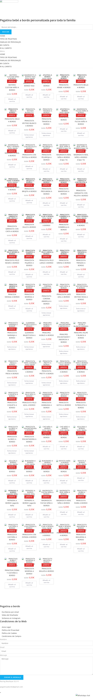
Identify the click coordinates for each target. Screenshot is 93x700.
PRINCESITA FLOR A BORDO (46, 224)
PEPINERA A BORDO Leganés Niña (12, 503)
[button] (46, 51)
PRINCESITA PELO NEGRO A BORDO (12, 261)
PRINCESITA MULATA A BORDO (46, 569)
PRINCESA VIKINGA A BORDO (12, 295)
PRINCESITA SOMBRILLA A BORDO (63, 227)
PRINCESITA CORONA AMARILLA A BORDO (46, 300)
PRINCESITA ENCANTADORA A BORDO (29, 439)
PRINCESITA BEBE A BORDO (64, 534)
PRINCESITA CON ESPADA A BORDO (29, 535)
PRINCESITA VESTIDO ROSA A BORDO (81, 297)
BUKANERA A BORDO (29, 470)
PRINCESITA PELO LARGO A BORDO (46, 261)
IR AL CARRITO (6, 48)
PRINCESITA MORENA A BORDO (29, 297)
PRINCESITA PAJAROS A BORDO (29, 263)
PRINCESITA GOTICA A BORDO (64, 403)
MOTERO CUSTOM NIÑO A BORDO (12, 87)
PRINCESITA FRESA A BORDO (12, 372)
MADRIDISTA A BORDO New (29, 84)
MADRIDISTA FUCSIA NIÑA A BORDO (46, 503)
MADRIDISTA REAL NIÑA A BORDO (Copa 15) (63, 157)
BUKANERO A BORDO (46, 470)
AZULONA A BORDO (81, 436)
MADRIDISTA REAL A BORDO (12, 154)
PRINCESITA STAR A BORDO (46, 534)
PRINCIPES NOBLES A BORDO (46, 334)
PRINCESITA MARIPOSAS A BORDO (63, 191)
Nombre (3, 639)
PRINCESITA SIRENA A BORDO (64, 261)
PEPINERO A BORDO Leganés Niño (29, 503)
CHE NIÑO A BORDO (64, 436)
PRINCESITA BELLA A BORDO (81, 86)
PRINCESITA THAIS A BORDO (12, 188)
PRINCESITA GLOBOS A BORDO (12, 439)
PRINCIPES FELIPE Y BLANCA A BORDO (81, 335)
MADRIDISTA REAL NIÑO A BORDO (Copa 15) (81, 157)
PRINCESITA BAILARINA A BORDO (81, 537)
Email (2, 647)
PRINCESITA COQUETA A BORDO (12, 405)
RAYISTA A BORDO (81, 469)
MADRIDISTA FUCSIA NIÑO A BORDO (81, 121)
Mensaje (3, 655)
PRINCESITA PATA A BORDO (81, 370)
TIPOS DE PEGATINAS (8, 39)
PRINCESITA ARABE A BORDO (63, 86)
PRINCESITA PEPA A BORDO (29, 370)
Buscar (5, 32)
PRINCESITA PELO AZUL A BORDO (29, 403)
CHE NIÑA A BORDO (46, 436)
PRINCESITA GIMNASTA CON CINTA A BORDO (12, 228)
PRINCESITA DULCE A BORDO (29, 225)
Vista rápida (30, 78)
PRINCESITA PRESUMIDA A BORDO (46, 191)
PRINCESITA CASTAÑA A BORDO (12, 537)
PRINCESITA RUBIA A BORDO (80, 501)
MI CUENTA (4, 45)
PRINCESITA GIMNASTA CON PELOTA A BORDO (81, 193)
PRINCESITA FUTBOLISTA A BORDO (81, 405)
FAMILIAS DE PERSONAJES (10, 42)
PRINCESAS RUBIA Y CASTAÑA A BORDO (12, 573)
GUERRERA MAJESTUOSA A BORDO (29, 335)
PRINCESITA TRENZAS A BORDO (81, 263)
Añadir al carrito (12, 100)
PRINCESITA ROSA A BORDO (81, 224)
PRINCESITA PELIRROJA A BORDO (46, 157)
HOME (2, 36)
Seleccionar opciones (29, 136)
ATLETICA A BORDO (46, 84)
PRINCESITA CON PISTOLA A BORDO (29, 156)
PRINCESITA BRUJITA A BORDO (29, 190)
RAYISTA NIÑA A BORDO (63, 470)
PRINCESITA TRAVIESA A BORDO (46, 121)
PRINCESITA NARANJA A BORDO (12, 335)
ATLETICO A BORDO (63, 118)
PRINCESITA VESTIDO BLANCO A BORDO (29, 123)
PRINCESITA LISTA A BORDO (64, 370)
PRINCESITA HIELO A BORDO (12, 120)
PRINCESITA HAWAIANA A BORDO (46, 405)
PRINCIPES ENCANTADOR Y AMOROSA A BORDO (63, 338)
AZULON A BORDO (12, 470)
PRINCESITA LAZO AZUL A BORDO (64, 295)
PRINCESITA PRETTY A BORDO (46, 372)
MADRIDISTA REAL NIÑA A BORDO (63, 501)
